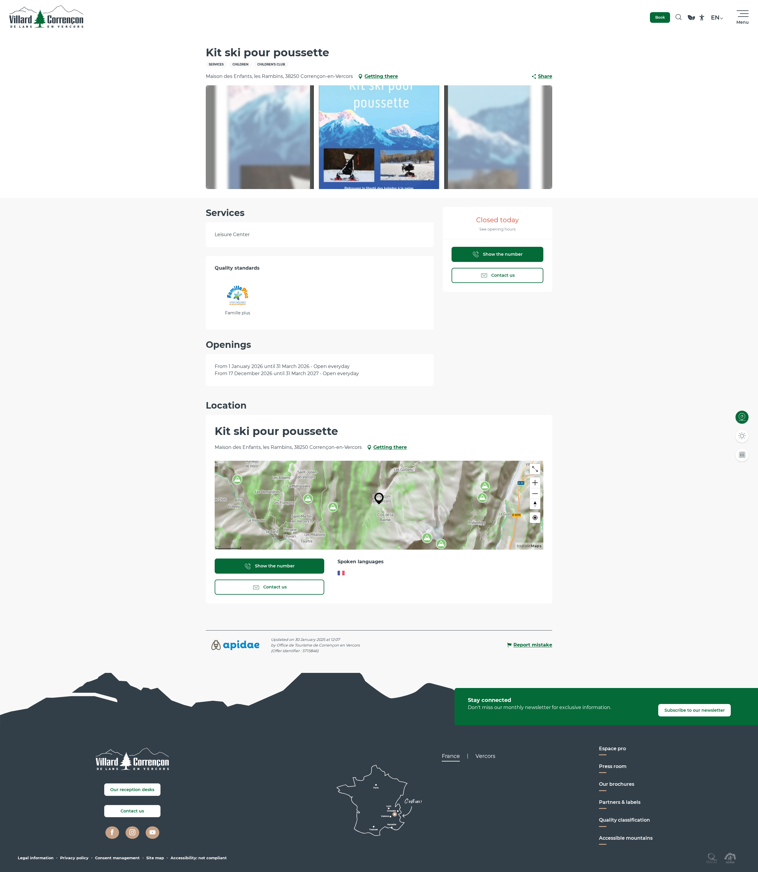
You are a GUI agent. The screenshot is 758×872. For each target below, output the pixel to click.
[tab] (451, 756)
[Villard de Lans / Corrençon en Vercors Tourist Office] (46, 17)
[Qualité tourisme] (712, 857)
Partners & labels (619, 802)
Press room (613, 766)
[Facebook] (112, 833)
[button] (678, 17)
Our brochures (616, 784)
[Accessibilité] (702, 17)
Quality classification (624, 820)
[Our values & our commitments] (691, 20)
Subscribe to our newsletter (694, 710)
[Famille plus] (730, 857)
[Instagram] (132, 833)
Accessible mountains (626, 838)
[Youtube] (152, 833)
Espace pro (612, 748)
